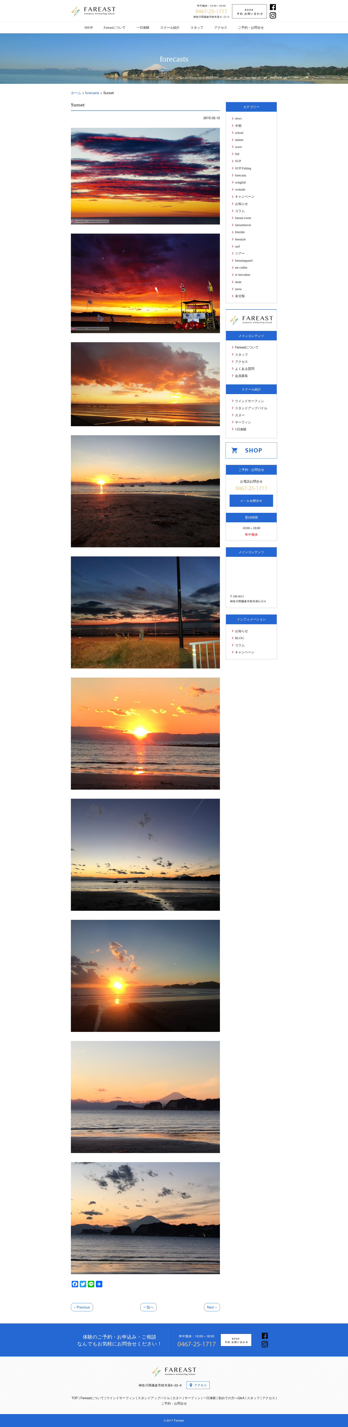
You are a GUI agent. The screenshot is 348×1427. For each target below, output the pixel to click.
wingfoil (240, 182)
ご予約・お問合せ (251, 27)
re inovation (242, 274)
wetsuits (240, 189)
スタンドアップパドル (251, 408)
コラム (240, 211)
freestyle (240, 239)
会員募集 (241, 375)
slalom (239, 140)
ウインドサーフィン (249, 401)
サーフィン (243, 422)
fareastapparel (244, 260)
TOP (74, 1398)
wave (238, 147)
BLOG (239, 638)
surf (237, 246)
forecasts (240, 175)
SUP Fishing (243, 168)
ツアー (240, 253)
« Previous (82, 1306)
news (238, 118)
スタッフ (197, 27)
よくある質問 (244, 368)
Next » (212, 1306)
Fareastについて (115, 27)
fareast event (243, 218)
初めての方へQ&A (231, 1398)
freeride (240, 232)
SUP (238, 161)
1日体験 (240, 429)
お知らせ (241, 204)
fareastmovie (243, 225)
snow (238, 289)
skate (238, 282)
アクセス (220, 27)
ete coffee (241, 267)
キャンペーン (244, 196)
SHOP (88, 27)
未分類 (240, 296)
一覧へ (148, 1306)
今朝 (238, 125)
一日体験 (143, 27)
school (239, 132)
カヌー (240, 415)
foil (237, 154)
